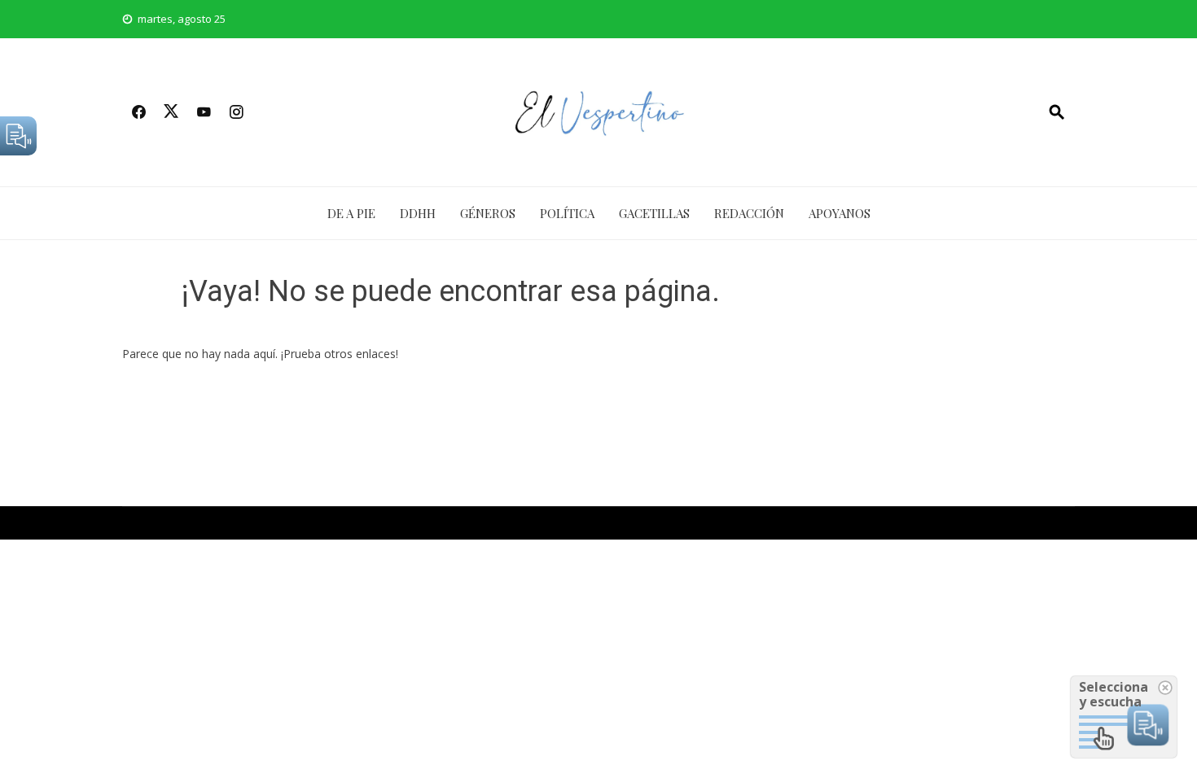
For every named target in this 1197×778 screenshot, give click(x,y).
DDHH (418, 213)
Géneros (487, 213)
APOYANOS (839, 213)
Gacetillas (654, 213)
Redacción (749, 213)
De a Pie (351, 213)
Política (567, 213)
